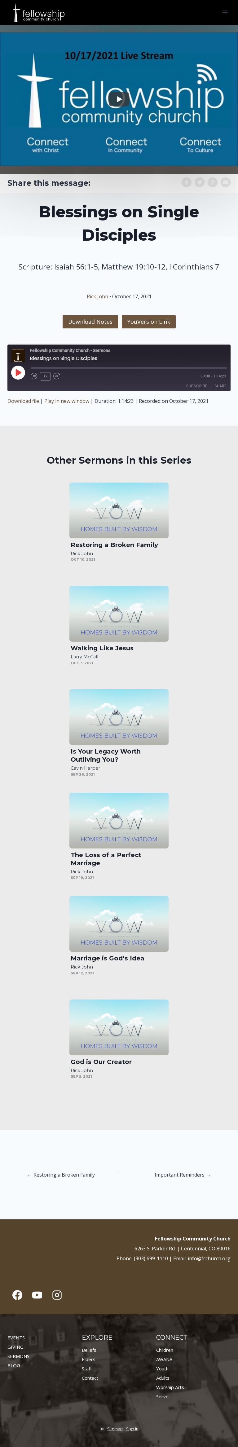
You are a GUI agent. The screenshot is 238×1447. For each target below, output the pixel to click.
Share (220, 386)
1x (45, 376)
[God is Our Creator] (119, 1027)
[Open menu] (225, 12)
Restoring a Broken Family (114, 545)
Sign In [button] (132, 1428)
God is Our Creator (101, 1062)
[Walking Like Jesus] (119, 614)
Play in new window (66, 401)
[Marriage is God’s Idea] (119, 924)
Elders (88, 1359)
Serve (162, 1396)
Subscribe (196, 386)
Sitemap (115, 1428)
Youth (162, 1368)
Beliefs (89, 1350)
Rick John (97, 296)
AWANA (164, 1359)
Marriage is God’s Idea (107, 958)
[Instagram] (57, 1295)
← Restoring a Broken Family (61, 1174)
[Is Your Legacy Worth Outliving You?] (119, 717)
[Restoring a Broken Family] (119, 510)
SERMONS (18, 1356)
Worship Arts (170, 1387)
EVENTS (16, 1337)
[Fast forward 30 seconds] (58, 376)
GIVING (15, 1347)
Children (164, 1350)
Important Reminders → (183, 1174)
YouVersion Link (148, 321)
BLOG (13, 1365)
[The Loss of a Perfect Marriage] (119, 820)
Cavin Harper (85, 768)
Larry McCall (84, 657)
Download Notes (90, 321)
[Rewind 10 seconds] (34, 376)
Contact (90, 1378)
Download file (23, 401)
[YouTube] (37, 1295)
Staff (87, 1368)
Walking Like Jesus (102, 648)
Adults (163, 1378)
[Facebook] (17, 1295)
